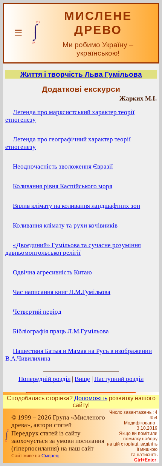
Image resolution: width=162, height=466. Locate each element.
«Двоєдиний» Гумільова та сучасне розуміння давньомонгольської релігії (73, 249)
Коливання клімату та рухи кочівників (65, 225)
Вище (82, 378)
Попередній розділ (44, 378)
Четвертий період (37, 311)
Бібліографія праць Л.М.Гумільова (61, 331)
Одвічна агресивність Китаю (52, 272)
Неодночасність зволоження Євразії (63, 166)
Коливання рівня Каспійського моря (62, 186)
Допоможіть (90, 398)
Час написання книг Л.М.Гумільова (61, 292)
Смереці (50, 455)
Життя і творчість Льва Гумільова (81, 74)
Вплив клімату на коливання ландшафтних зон (76, 205)
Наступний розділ (119, 378)
